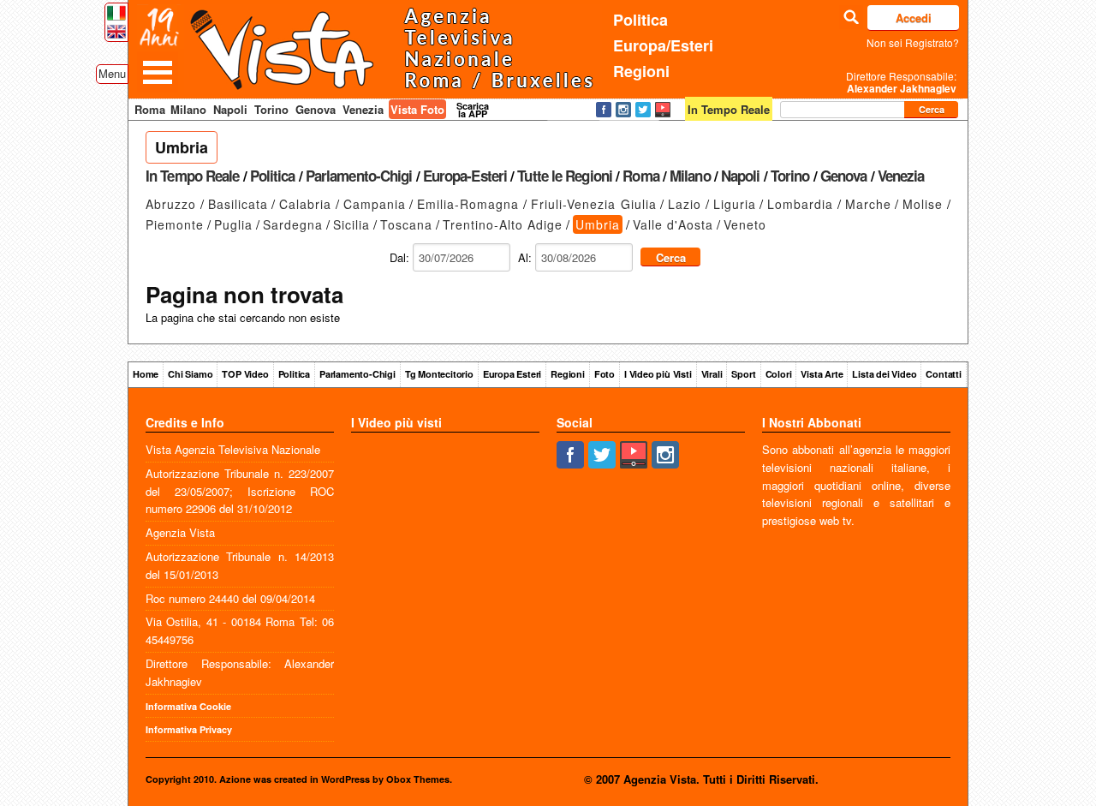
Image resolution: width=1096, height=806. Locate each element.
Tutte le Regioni (564, 175)
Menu (112, 73)
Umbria (181, 147)
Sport (743, 373)
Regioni (641, 71)
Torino (271, 109)
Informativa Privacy (189, 729)
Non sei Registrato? (913, 42)
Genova (315, 109)
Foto (604, 373)
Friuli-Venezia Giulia (594, 203)
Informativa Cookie (188, 706)
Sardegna (293, 224)
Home (145, 373)
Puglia (233, 224)
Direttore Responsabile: (901, 82)
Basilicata (238, 203)
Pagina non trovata (244, 294)
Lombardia (800, 203)
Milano (188, 109)
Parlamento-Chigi (359, 175)
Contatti (943, 373)
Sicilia (351, 224)
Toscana (406, 224)
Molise (922, 203)
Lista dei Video (884, 373)
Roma (149, 109)
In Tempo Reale (192, 175)
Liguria (734, 203)
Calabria (305, 203)
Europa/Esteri (663, 45)
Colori (778, 373)
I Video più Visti (658, 373)
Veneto (745, 224)
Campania (374, 203)
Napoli (230, 109)
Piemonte (175, 224)
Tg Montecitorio (439, 373)
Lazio (684, 203)
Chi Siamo (190, 373)
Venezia (363, 109)
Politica (640, 20)
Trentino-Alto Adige (503, 224)
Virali (712, 373)
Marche (868, 203)
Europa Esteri (512, 373)
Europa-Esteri (465, 175)
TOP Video (245, 373)
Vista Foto (417, 109)
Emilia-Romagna (468, 203)
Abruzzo (171, 203)
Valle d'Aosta (673, 224)
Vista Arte (822, 373)
